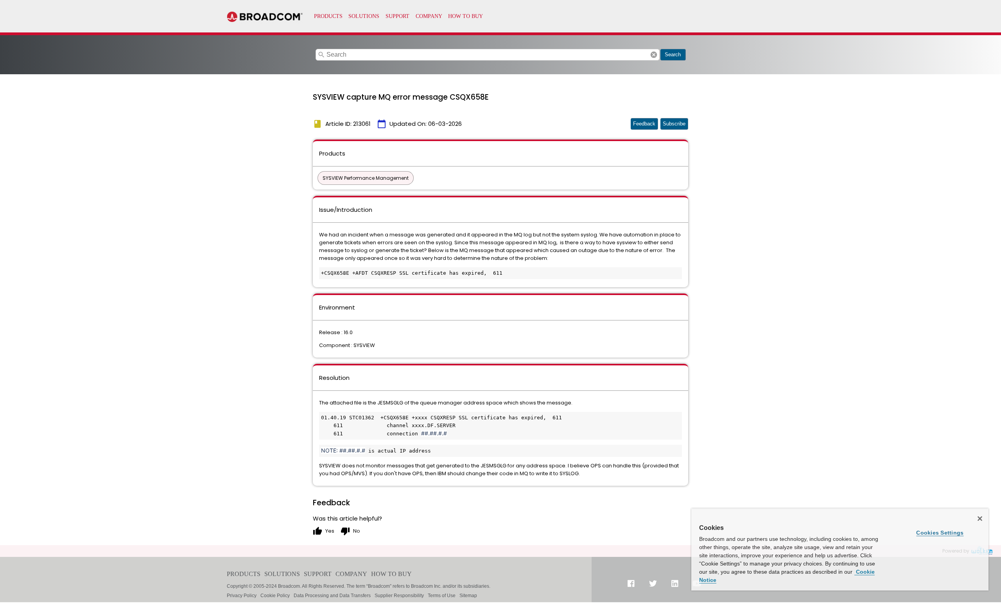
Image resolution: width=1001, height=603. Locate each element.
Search (673, 54)
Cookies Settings (939, 533)
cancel (654, 55)
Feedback (644, 124)
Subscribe (674, 124)
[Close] (980, 518)
